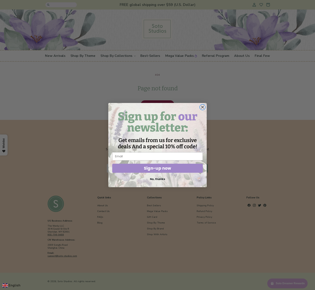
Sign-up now (157, 168)
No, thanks (157, 179)
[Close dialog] (202, 107)
